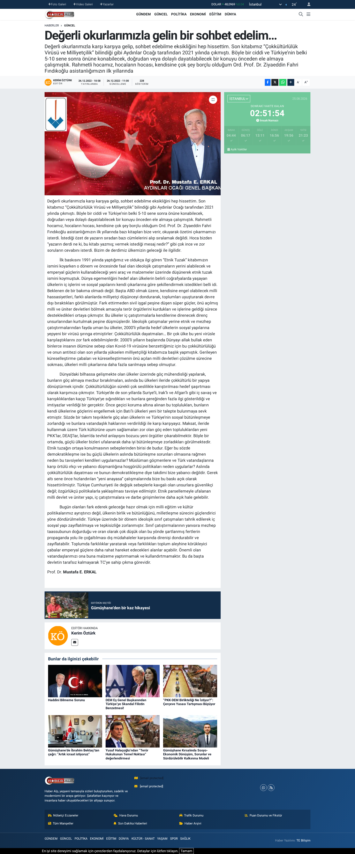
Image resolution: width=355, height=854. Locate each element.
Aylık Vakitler (239, 149)
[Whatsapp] (263, 787)
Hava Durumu (128, 815)
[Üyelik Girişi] (307, 4)
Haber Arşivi (192, 823)
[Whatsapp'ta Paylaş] (282, 82)
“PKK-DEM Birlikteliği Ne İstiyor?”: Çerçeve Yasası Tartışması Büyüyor (189, 702)
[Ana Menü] (308, 14)
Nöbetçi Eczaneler (65, 815)
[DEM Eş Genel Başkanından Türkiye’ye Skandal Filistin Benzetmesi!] (133, 681)
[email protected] (152, 778)
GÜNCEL (161, 14)
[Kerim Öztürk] (58, 635)
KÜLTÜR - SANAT (143, 838)
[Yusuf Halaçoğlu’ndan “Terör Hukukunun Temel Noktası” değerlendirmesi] (133, 731)
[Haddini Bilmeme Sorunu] (75, 681)
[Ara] (301, 14)
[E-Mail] (74, 642)
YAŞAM (162, 838)
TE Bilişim (303, 840)
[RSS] (271, 787)
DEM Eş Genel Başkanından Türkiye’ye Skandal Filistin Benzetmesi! (126, 704)
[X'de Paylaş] (274, 82)
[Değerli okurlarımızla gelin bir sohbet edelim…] (133, 143)
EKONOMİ (198, 14)
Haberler (52, 25)
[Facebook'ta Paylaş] (268, 82)
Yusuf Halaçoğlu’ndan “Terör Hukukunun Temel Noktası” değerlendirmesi (127, 754)
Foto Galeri (58, 4)
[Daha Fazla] (290, 82)
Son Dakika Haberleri (132, 823)
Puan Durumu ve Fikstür (266, 815)
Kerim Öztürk (83, 633)
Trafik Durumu (193, 815)
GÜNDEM (143, 14)
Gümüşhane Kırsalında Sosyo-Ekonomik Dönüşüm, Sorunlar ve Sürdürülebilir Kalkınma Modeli (187, 754)
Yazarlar (108, 4)
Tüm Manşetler (63, 823)
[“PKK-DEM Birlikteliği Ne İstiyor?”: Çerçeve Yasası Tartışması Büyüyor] (190, 681)
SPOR (174, 838)
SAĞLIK (185, 838)
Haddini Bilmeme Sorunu (66, 700)
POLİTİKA (179, 14)
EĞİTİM (215, 14)
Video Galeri (84, 4)
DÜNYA (230, 14)
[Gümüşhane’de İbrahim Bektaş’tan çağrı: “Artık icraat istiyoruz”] (75, 731)
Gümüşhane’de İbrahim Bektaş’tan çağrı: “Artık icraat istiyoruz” (73, 752)
